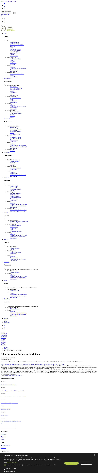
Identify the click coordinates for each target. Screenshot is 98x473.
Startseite (6, 347)
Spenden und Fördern (15, 134)
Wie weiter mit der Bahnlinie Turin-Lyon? (8, 384)
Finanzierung (13, 92)
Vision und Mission (14, 161)
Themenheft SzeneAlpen (16, 113)
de (4, 18)
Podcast (12, 117)
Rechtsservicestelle (14, 194)
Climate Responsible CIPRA (17, 45)
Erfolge (11, 47)
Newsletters (3, 434)
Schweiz (6, 212)
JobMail (12, 114)
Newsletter (12, 151)
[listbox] (94, 455)
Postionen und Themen (15, 138)
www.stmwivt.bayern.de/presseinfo (13, 375)
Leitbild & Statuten (14, 42)
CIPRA (5, 33)
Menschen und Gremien (15, 128)
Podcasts (12, 75)
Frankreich (6, 262)
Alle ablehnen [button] (86, 463)
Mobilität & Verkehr (5, 409)
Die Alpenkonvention (15, 196)
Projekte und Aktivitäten (16, 231)
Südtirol (6, 239)
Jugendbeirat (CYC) (15, 52)
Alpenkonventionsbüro (15, 193)
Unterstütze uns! (14, 56)
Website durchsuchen (6, 11)
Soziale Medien (13, 76)
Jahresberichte (13, 102)
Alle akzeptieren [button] (71, 463)
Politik (11, 60)
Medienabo (12, 116)
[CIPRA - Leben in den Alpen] (8, 1)
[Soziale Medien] (4, 8)
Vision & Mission (14, 87)
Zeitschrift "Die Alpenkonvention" (18, 210)
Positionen (12, 61)
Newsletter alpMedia (15, 111)
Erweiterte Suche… (5, 14)
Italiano (5, 321)
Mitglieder (12, 162)
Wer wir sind (13, 127)
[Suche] (15, 13)
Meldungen (12, 67)
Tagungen (12, 64)
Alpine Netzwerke (14, 53)
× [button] (96, 455)
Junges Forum (13, 130)
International (7, 78)
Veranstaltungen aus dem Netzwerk (18, 146)
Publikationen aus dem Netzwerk (18, 68)
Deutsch (6, 318)
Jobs (11, 93)
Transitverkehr (4, 415)
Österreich (6, 177)
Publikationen (13, 63)
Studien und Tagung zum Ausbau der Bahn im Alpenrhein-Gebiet (12, 390)
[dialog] (49, 463)
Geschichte (12, 46)
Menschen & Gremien (15, 49)
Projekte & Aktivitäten (15, 58)
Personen (12, 164)
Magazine (3, 436)
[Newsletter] (4, 4)
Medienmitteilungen (5, 445)
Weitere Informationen (12, 462)
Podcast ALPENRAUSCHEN (17, 211)
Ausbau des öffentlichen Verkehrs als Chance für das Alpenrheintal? (13, 396)
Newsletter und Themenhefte (17, 74)
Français (6, 319)
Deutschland (7, 118)
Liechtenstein (7, 152)
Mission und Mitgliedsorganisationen (19, 221)
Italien (5, 280)
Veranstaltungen (14, 70)
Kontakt (12, 54)
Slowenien (6, 298)
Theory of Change (14, 43)
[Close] (4, 84)
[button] (33, 471)
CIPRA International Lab (16, 88)
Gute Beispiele (13, 71)
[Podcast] (4, 7)
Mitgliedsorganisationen (15, 50)
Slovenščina (6, 322)
